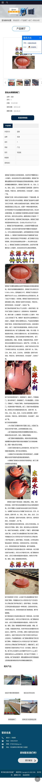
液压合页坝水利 (29, 693)
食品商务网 (26, 775)
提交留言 (28, 760)
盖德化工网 (17, 775)
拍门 (30, 20)
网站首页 (16, 20)
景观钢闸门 (12, 719)
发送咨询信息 (22, 118)
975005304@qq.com (15, 744)
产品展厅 (24, 20)
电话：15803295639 (12, 741)
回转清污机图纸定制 (29, 719)
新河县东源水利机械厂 (7, 772)
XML (34, 772)
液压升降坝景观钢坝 (12, 693)
